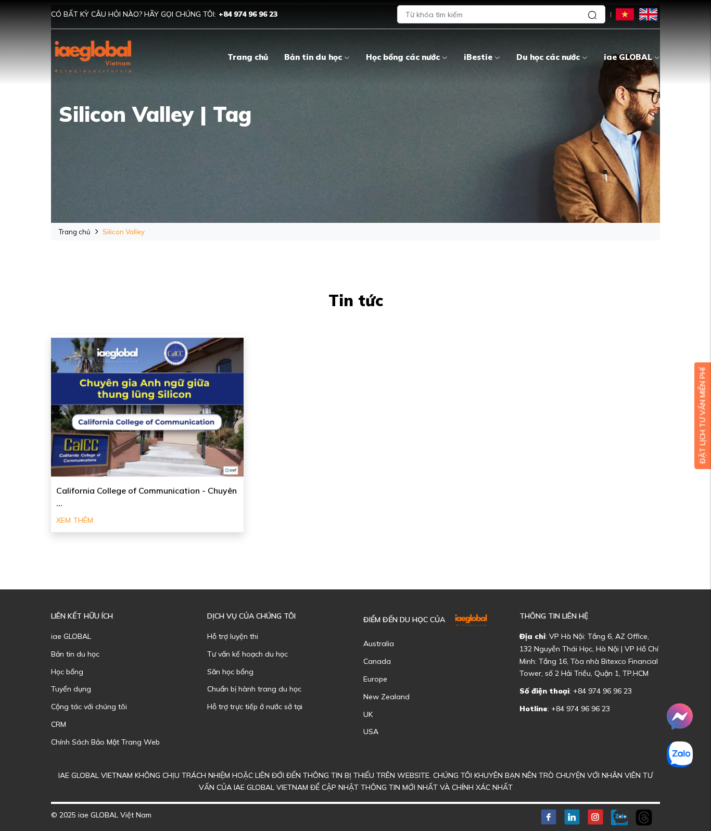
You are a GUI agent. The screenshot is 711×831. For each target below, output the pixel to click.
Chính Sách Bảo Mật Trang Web (105, 742)
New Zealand (386, 696)
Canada (377, 661)
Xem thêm (74, 520)
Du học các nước (548, 57)
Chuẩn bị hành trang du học (254, 689)
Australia (378, 643)
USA (370, 731)
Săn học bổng (230, 671)
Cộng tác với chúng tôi (89, 706)
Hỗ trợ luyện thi (232, 636)
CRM (58, 724)
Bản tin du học (313, 57)
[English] (648, 14)
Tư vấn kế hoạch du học (247, 654)
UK (368, 714)
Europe (375, 679)
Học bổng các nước (403, 57)
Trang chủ (247, 57)
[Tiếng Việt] (625, 14)
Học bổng (67, 671)
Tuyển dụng (71, 689)
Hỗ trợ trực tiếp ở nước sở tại (254, 706)
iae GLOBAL (628, 57)
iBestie (478, 57)
